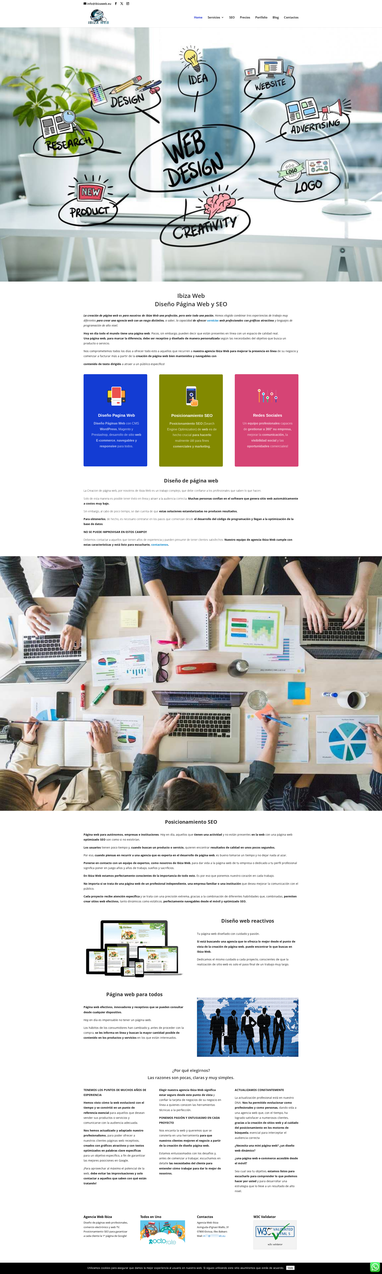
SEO (232, 17)
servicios (213, 320)
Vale (290, 1267)
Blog (276, 17)
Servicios (214, 17)
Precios (245, 17)
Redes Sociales (267, 415)
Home (198, 17)
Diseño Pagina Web (116, 415)
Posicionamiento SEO (192, 415)
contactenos (159, 544)
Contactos (291, 17)
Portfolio (261, 17)
